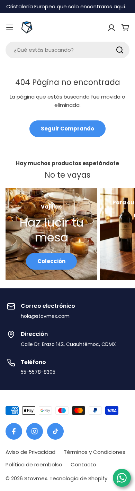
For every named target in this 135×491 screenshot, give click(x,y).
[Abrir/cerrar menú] (10, 27)
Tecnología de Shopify (78, 478)
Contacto (83, 464)
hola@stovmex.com (45, 316)
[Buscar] (120, 50)
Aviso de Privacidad (30, 452)
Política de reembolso (34, 464)
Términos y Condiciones (94, 452)
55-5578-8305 (38, 372)
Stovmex (35, 478)
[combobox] (67, 50)
